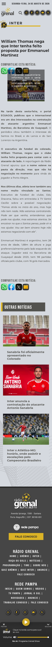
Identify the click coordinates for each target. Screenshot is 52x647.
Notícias (35, 560)
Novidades (17, 598)
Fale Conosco (26, 536)
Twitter (48, 12)
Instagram (37, 12)
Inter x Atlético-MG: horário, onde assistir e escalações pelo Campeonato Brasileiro (24, 455)
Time (27, 565)
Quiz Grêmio (9, 570)
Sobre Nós (39, 565)
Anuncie (42, 570)
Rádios (39, 588)
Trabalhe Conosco (15, 602)
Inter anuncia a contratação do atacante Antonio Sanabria (25, 404)
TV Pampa (14, 593)
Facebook (32, 12)
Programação (11, 565)
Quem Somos (24, 588)
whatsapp (26, 12)
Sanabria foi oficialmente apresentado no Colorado (25, 355)
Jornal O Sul (32, 593)
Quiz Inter (27, 570)
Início (8, 588)
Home (13, 556)
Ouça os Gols (17, 560)
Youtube (42, 12)
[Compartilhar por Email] (25, 286)
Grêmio (24, 556)
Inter (36, 556)
